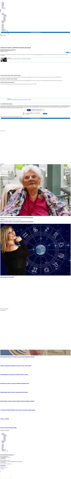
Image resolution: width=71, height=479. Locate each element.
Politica (3, 5)
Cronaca (3, 4)
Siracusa (3, 3)
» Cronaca (4, 35)
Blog (2, 28)
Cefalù (3, 22)
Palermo (3, 2)
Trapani (5, 19)
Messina (5, 17)
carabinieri (3, 116)
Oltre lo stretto (4, 8)
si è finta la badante (63, 105)
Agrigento (5, 15)
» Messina (1, 35)
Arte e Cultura (4, 29)
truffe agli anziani (20, 116)
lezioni (8, 116)
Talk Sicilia (3, 7)
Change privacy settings (5, 30)
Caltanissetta (5, 436)
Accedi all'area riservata (35, 32)
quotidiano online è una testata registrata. (7, 454)
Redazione (2, 51)
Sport (2, 26)
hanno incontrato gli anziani (39, 54)
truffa (15, 116)
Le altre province (4, 14)
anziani (1, 116)
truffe (17, 116)
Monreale (3, 21)
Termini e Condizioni (3, 465)
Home (3, 444)
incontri (6, 116)
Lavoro (3, 27)
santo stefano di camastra (12, 116)
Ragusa (5, 18)
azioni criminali (27, 80)
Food (2, 6)
